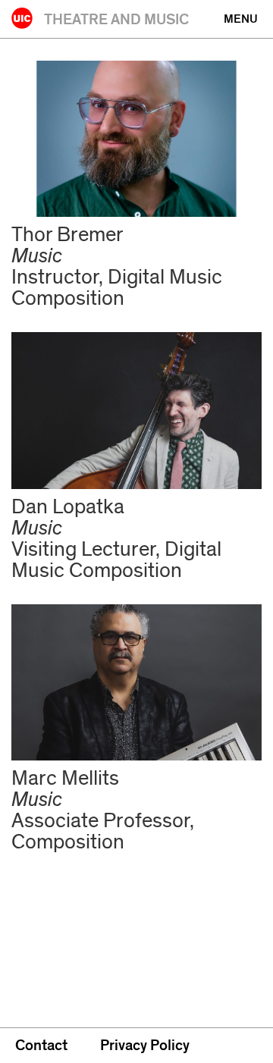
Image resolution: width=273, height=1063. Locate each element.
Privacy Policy (145, 1045)
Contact (41, 1045)
